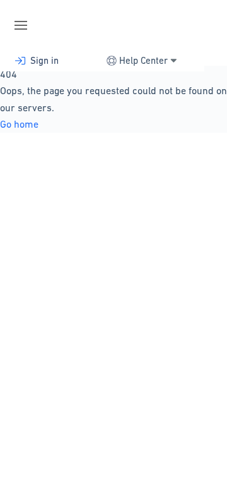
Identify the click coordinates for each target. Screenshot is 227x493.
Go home (19, 124)
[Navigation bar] (25, 25)
